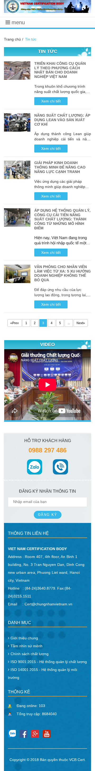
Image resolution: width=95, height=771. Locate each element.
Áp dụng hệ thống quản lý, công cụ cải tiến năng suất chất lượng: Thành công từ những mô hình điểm (62, 219)
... (69, 323)
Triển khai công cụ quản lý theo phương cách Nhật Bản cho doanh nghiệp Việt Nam (60, 70)
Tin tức (30, 39)
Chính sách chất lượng (30, 654)
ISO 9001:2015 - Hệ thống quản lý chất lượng (49, 662)
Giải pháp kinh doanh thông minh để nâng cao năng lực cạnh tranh (60, 167)
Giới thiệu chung (24, 638)
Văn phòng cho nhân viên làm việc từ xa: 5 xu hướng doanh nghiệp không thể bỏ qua (62, 273)
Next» (81, 323)
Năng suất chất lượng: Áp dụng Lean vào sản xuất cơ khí (62, 119)
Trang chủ (12, 39)
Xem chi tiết (51, 101)
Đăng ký (47, 515)
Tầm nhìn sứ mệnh (26, 646)
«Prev (14, 323)
